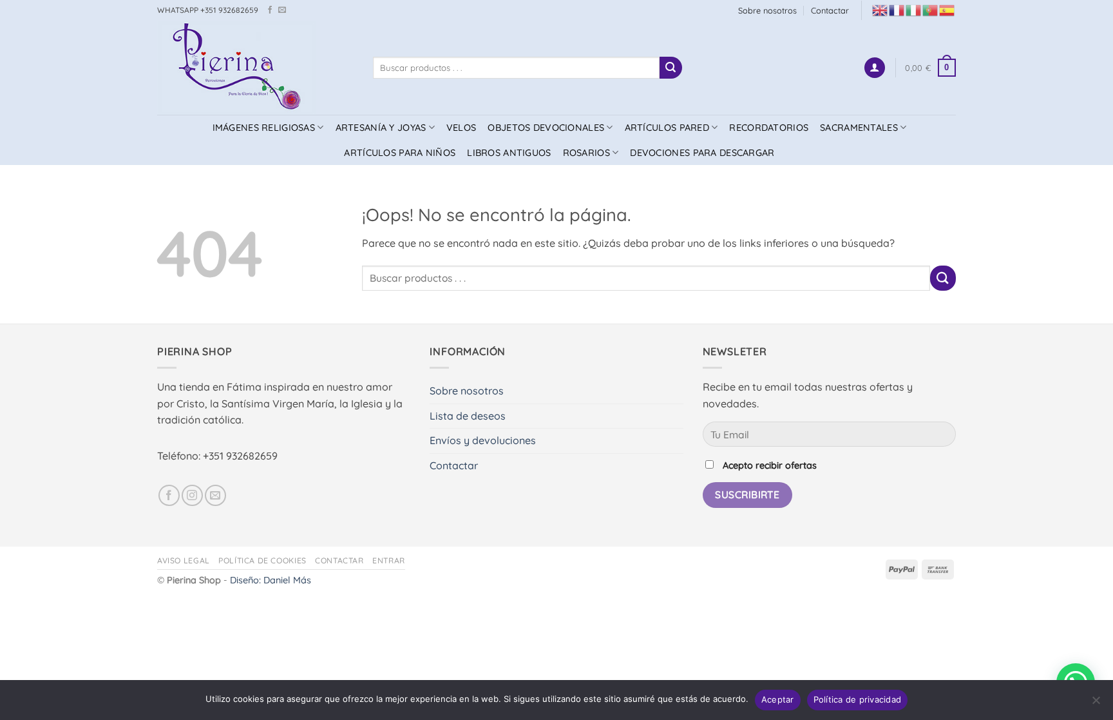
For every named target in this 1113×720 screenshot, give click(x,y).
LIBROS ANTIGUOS (509, 153)
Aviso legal (183, 560)
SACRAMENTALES (859, 127)
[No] (1095, 704)
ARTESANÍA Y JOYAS (381, 127)
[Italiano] (914, 9)
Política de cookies (262, 560)
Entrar (388, 560)
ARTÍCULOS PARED (667, 127)
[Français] (897, 9)
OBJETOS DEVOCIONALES (546, 127)
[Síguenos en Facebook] (270, 10)
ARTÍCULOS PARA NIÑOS (399, 153)
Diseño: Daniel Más (270, 580)
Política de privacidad (857, 699)
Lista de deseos (468, 415)
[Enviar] (670, 68)
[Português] (930, 9)
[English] (880, 9)
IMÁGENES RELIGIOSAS (264, 127)
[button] (874, 68)
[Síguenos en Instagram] (192, 495)
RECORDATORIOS (768, 127)
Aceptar (777, 699)
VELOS (461, 127)
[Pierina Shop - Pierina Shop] (255, 68)
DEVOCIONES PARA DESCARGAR (702, 153)
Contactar (830, 10)
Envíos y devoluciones (483, 440)
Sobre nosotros (767, 10)
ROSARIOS (586, 153)
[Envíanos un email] (282, 10)
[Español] (947, 9)
